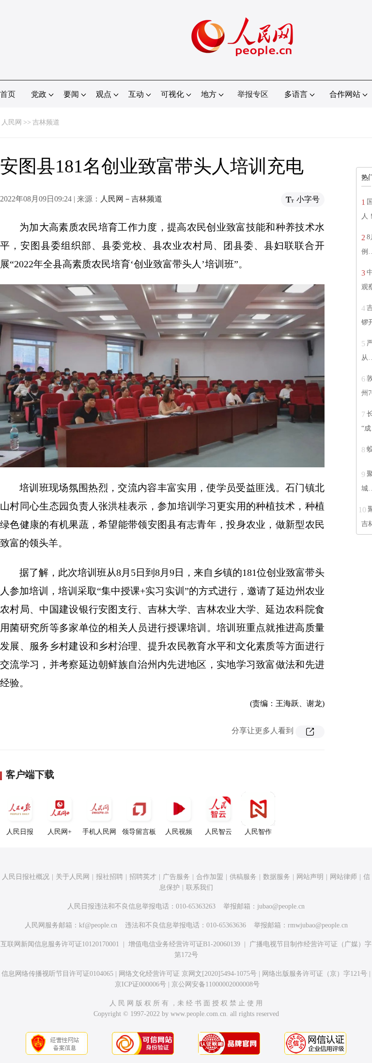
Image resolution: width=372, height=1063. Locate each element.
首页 (8, 94)
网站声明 (310, 876)
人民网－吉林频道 (131, 199)
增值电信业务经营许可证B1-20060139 (184, 944)
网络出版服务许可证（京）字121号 (314, 973)
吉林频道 (46, 122)
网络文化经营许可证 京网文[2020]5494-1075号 (188, 973)
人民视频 (178, 831)
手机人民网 (99, 831)
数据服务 (276, 876)
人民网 (11, 122)
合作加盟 (209, 876)
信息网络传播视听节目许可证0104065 (57, 973)
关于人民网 (73, 876)
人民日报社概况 (25, 876)
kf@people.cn (98, 925)
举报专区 (252, 94)
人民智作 (258, 831)
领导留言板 (139, 831)
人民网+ (59, 831)
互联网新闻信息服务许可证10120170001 (59, 944)
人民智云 (218, 831)
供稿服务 (243, 876)
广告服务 (176, 876)
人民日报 (19, 831)
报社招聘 (109, 876)
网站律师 (343, 876)
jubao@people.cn (281, 906)
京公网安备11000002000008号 (215, 984)
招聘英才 (142, 876)
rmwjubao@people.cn (318, 925)
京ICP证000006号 (140, 984)
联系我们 (199, 887)
